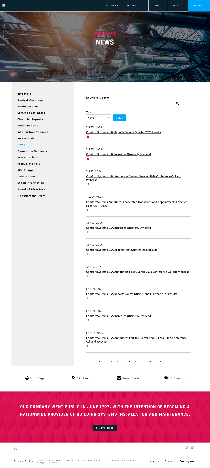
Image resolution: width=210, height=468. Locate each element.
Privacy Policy (23, 461)
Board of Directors (31, 189)
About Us (112, 5)
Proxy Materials (28, 163)
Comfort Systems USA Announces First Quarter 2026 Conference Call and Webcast (137, 272)
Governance (26, 176)
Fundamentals (27, 125)
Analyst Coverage (30, 100)
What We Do (135, 5)
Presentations (27, 157)
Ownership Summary (32, 151)
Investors (177, 5)
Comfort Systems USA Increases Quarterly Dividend (118, 154)
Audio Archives (28, 106)
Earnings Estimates (31, 112)
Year (89, 112)
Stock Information (30, 182)
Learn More (105, 428)
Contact (170, 461)
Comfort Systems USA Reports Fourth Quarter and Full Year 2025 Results (131, 294)
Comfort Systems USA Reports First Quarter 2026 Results (121, 250)
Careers (158, 5)
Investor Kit (26, 138)
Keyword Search (98, 97)
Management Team (31, 195)
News (21, 144)
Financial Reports (30, 119)
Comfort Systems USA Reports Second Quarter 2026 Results (123, 132)
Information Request (32, 132)
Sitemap (155, 461)
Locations (199, 5)
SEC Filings (25, 170)
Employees (186, 461)
